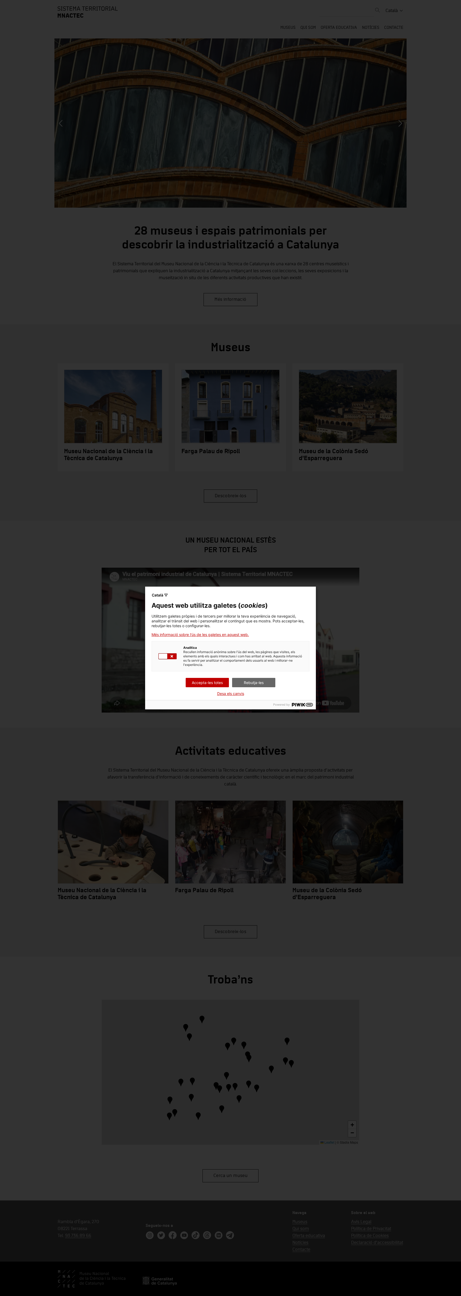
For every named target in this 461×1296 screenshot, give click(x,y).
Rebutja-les (254, 682)
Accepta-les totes (207, 682)
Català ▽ (160, 595)
